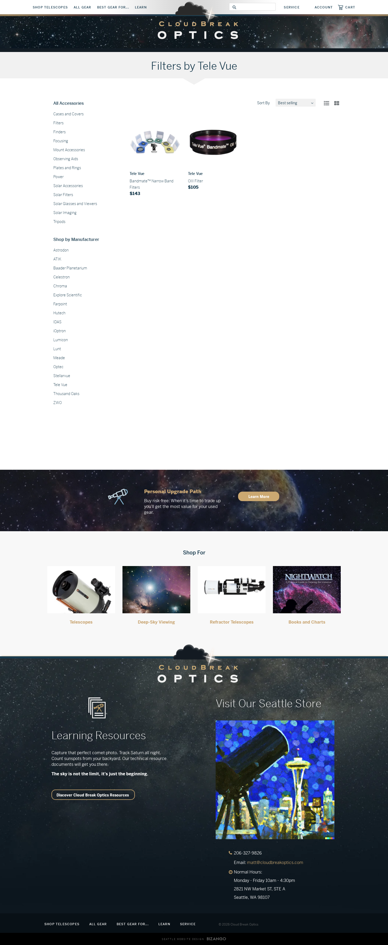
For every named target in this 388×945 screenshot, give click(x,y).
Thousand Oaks (66, 393)
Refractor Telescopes (232, 622)
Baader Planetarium (70, 268)
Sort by (263, 103)
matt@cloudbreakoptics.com (275, 862)
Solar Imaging (65, 212)
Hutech (59, 313)
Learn (141, 7)
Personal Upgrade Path (172, 491)
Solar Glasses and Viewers (75, 203)
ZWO (57, 402)
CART (350, 7)
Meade (59, 357)
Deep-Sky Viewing (156, 622)
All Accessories (68, 103)
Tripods (59, 221)
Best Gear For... (113, 7)
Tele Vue (60, 384)
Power (58, 176)
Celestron (61, 277)
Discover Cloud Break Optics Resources (92, 795)
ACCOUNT (324, 7)
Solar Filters (63, 194)
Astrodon (61, 250)
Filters (58, 123)
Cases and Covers (68, 114)
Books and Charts (306, 622)
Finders (59, 132)
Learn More (258, 496)
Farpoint (60, 304)
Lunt (57, 348)
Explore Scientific (67, 295)
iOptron (59, 331)
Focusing (60, 141)
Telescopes (81, 622)
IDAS (57, 322)
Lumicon (60, 340)
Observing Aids (65, 158)
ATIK (57, 259)
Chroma (60, 286)
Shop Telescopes (50, 7)
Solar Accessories (68, 185)
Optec (58, 366)
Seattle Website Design (183, 939)
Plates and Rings (67, 167)
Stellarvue (61, 375)
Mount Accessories (69, 150)
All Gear (82, 7)
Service (291, 7)
